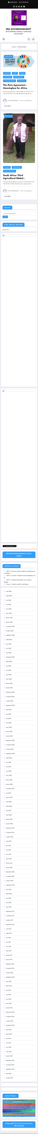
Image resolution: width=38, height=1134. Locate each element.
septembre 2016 (10, 977)
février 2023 (9, 732)
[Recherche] (29, 39)
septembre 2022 (10, 753)
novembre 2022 (10, 745)
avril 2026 (8, 609)
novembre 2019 (10, 832)
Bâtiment (11, 1107)
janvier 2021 (9, 797)
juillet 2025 (9, 640)
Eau (26, 1100)
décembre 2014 (10, 1060)
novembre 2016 (10, 968)
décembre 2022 (10, 740)
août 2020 (9, 802)
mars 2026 (9, 613)
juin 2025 (8, 644)
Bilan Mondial (19, 1105)
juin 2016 (8, 990)
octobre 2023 (9, 701)
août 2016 (8, 981)
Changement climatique (20, 1107)
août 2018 (8, 889)
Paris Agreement (19, 77)
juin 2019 (8, 846)
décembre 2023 (10, 692)
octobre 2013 (9, 1078)
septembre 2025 (10, 635)
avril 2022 (8, 771)
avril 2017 (8, 946)
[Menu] (3, 39)
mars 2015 (9, 1052)
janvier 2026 (9, 622)
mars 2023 (9, 727)
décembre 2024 (10, 657)
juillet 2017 (9, 933)
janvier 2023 (9, 736)
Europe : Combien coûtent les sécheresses (17, 584)
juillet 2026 (9, 596)
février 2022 (9, 780)
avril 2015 (8, 1047)
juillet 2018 (9, 894)
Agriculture (5, 1107)
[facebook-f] (14, 6)
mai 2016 (8, 995)
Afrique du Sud (16, 167)
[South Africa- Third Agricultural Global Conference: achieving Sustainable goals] (19, 138)
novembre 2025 (10, 626)
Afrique (9, 1100)
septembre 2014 (10, 1069)
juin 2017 (8, 938)
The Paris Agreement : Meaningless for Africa (15, 86)
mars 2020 (9, 815)
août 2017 (8, 929)
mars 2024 (9, 679)
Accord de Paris (7, 1105)
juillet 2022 (9, 758)
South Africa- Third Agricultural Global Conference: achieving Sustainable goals (15, 177)
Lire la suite (7, 106)
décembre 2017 (10, 911)
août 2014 (8, 1073)
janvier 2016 (9, 1008)
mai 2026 (8, 604)
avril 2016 (8, 999)
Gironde (14, 1111)
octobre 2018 (9, 881)
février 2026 (9, 618)
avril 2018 (8, 903)
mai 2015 (8, 1043)
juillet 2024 (9, 661)
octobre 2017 (9, 920)
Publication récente (9, 80)
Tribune (19, 1111)
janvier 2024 (9, 688)
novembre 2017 (10, 916)
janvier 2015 (9, 1056)
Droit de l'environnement (13, 1113)
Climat (15, 73)
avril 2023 (8, 723)
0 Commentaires (27, 100)
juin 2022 (8, 762)
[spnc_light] (33, 39)
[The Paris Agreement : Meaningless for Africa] (19, 61)
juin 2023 (8, 714)
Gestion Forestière (7, 1111)
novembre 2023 (10, 697)
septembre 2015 (10, 1025)
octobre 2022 (9, 749)
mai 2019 (8, 850)
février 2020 (9, 819)
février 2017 (9, 955)
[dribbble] (19, 6)
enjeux (22, 73)
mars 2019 (9, 859)
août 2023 (9, 710)
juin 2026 (8, 600)
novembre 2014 (10, 1065)
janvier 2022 (9, 784)
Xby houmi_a (6, 230)
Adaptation (20, 1104)
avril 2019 (8, 854)
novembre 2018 (10, 876)
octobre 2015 (9, 1021)
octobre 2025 (9, 631)
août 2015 (8, 1030)
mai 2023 (8, 718)
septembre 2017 (10, 924)
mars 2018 (9, 907)
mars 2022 (9, 775)
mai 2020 (8, 810)
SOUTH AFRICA (21, 80)
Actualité (6, 73)
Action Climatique (7, 1104)
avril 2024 (8, 675)
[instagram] (21, 6)
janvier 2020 (9, 824)
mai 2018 (8, 898)
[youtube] (24, 6)
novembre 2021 (10, 789)
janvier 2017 (9, 959)
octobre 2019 (9, 837)
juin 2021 (8, 793)
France (30, 1109)
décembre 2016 (10, 964)
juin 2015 (8, 1038)
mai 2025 (8, 648)
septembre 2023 (10, 705)
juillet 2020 (9, 806)
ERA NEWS (27, 1105)
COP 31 (30, 1104)
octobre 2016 (9, 973)
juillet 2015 (9, 1034)
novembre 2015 (10, 1016)
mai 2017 (8, 942)
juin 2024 (8, 666)
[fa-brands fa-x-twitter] (16, 6)
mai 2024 (8, 670)
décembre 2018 (10, 872)
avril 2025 (8, 653)
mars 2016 (9, 1003)
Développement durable (18, 1100)
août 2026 (9, 591)
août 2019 (8, 841)
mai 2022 (8, 767)
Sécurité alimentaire (8, 1101)
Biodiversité (20, 1109)
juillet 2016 (9, 986)
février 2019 (9, 863)
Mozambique (7, 77)
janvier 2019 (9, 867)
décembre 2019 (10, 828)
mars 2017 (8, 951)
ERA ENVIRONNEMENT (18, 29)
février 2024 (9, 683)
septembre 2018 (10, 885)
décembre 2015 (10, 1012)
